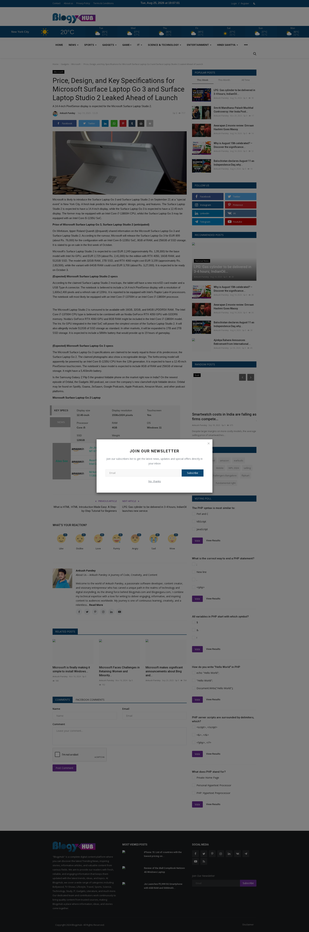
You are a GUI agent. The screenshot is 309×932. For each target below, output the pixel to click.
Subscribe (192, 473)
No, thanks (154, 481)
